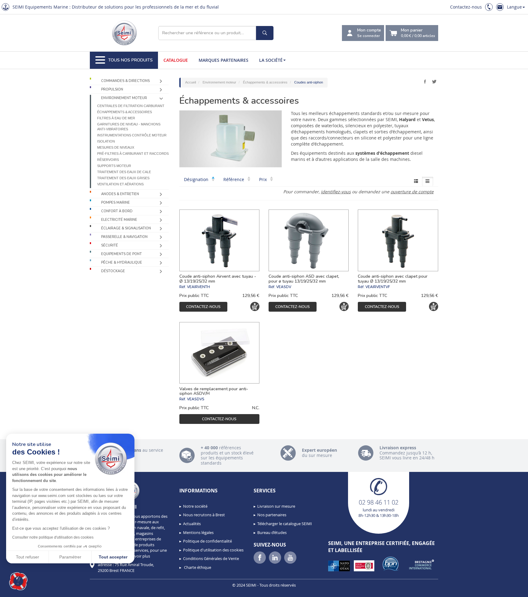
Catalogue (175, 60)
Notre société (195, 506)
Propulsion (112, 89)
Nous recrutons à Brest (204, 514)
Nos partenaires (271, 514)
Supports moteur (114, 166)
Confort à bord (117, 211)
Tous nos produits (130, 60)
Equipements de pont (121, 254)
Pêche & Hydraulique (121, 262)
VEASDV (283, 286)
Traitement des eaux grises (123, 178)
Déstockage (113, 271)
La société (271, 60)
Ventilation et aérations (120, 184)
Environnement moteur (124, 98)
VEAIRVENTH (198, 286)
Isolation (106, 141)
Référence (234, 179)
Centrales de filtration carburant (130, 106)
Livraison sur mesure (276, 506)
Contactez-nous (466, 7)
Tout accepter (113, 556)
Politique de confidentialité (207, 541)
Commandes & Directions (125, 81)
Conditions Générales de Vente (211, 558)
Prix (263, 179)
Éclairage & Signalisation (126, 228)
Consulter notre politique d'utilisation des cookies (53, 537)
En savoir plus (137, 556)
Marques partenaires (223, 60)
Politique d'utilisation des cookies (213, 550)
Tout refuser (27, 556)
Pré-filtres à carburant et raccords (133, 153)
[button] (18, 581)
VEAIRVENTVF (377, 286)
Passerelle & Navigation (124, 237)
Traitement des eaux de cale (124, 172)
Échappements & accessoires (124, 112)
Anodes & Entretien (120, 194)
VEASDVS (195, 399)
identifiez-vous (336, 192)
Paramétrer (70, 556)
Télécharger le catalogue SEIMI (284, 523)
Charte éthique (197, 567)
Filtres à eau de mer (116, 118)
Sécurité (109, 245)
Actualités (192, 523)
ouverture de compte (412, 192)
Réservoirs (108, 159)
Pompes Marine (115, 202)
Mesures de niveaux (115, 147)
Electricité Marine (119, 219)
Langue (514, 7)
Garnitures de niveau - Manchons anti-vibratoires (128, 126)
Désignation (197, 179)
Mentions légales (198, 532)
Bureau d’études (272, 532)
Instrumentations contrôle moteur (132, 135)
